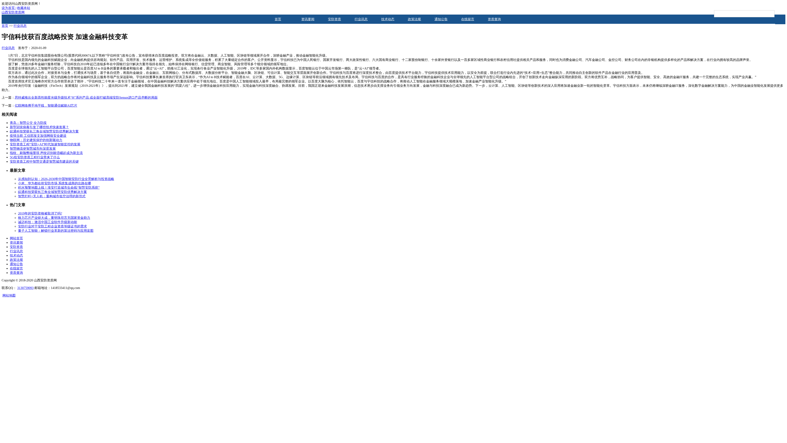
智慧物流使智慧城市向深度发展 (33, 148)
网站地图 (9, 295)
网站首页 (16, 238)
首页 (278, 19)
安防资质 (334, 19)
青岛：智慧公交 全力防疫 (28, 122)
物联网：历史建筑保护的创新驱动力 (36, 140)
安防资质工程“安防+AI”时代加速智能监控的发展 (45, 144)
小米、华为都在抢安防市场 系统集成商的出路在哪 (54, 183)
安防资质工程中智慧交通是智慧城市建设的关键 (44, 161)
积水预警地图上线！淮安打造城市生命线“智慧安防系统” (59, 187)
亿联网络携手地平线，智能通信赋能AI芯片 (46, 105)
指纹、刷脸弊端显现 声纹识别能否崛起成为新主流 (46, 153)
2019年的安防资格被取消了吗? (40, 213)
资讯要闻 (307, 19)
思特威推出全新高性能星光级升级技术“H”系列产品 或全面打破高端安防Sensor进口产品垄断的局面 (86, 97)
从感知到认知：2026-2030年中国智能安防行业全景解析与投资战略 (66, 179)
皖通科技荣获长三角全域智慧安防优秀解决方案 (44, 131)
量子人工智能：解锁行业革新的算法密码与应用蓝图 (55, 230)
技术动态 (387, 19)
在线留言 (467, 19)
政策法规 (414, 19)
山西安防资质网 (13, 12)
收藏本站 (23, 8)
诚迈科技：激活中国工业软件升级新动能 (47, 222)
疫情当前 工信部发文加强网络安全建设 (38, 135)
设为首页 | (9, 8)
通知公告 (441, 19)
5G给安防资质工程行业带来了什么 (35, 157)
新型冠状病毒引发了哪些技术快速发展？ (39, 127)
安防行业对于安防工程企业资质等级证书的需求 (52, 226)
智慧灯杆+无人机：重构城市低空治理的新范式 (51, 196)
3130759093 (25, 288)
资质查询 (494, 19)
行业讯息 (361, 19)
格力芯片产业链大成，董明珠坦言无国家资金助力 (54, 217)
